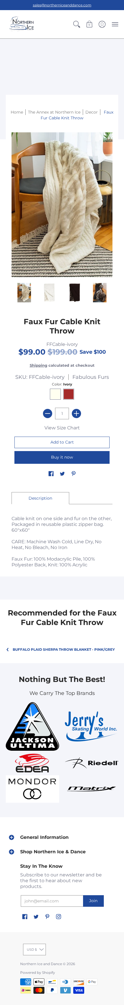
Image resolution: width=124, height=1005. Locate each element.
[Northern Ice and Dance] (21, 24)
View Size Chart (62, 428)
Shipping (38, 365)
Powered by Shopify (37, 972)
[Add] (76, 413)
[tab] (40, 498)
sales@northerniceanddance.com (62, 5)
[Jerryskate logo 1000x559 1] (91, 726)
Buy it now (62, 457)
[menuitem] (76, 24)
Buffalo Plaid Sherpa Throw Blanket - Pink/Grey (64, 649)
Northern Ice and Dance (41, 964)
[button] (76, 24)
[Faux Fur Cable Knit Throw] (24, 293)
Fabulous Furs (90, 377)
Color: (62, 384)
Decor (91, 112)
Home (17, 112)
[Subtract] (47, 413)
